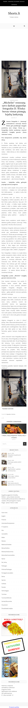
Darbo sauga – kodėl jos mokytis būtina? (13, 476)
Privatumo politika (14, 707)
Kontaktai (14, 4)
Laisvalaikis (14, 100)
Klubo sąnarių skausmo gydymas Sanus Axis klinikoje (14, 483)
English (3, 516)
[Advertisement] (14, 43)
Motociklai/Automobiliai (8, 555)
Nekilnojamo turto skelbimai (9, 691)
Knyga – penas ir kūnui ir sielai (10, 502)
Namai (3, 558)
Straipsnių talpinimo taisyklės (16, 1)
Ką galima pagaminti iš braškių (10, 495)
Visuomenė (5, 605)
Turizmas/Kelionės (6, 598)
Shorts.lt (14, 13)
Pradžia (5, 1)
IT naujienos (5, 527)
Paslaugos (4, 566)
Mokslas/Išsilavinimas (7, 551)
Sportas (4, 580)
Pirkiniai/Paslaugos (7, 569)
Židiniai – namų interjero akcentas (11, 497)
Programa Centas (6, 689)
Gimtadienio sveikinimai (8, 687)
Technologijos (5, 590)
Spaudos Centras (11, 414)
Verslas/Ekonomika (7, 601)
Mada (3, 537)
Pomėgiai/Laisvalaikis (7, 573)
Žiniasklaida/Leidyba (7, 608)
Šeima (3, 576)
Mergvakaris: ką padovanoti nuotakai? (14, 455)
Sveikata (4, 583)
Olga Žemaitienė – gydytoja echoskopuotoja (14, 469)
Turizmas (4, 594)
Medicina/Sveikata (6, 544)
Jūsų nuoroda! (7, 695)
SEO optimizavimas (7, 693)
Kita (3, 530)
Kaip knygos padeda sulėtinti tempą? (14, 462)
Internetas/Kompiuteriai (8, 523)
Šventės (4, 587)
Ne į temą (4, 562)
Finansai (4, 519)
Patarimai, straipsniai (7, 685)
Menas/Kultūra (5, 548)
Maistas (4, 541)
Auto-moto (4, 512)
